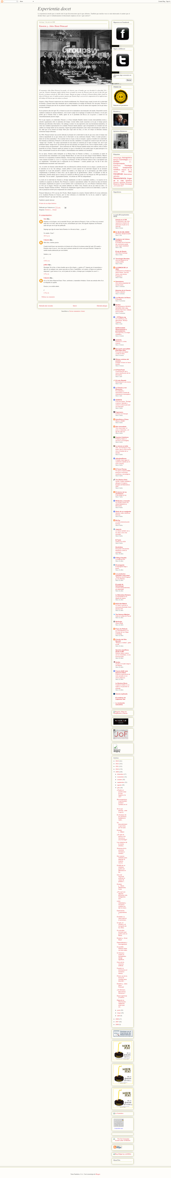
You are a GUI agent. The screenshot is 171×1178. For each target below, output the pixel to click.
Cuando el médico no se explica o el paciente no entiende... (122, 686)
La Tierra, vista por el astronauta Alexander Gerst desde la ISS (123, 607)
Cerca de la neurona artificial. (120, 963)
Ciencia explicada (121, 694)
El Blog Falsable (120, 558)
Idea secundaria (120, 426)
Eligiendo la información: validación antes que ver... (121, 1003)
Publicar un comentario (48, 297)
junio (119, 1010)
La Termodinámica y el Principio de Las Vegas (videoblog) (122, 632)
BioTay (117, 520)
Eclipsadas (118, 299)
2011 (117, 766)
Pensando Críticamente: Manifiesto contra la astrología (122, 550)
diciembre (120, 774)
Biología (115, 159)
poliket (46, 265)
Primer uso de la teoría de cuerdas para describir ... (122, 978)
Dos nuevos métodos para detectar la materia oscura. (122, 859)
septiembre (121, 782)
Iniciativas (118, 174)
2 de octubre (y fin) (120, 495)
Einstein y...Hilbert (120, 831)
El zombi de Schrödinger (119, 585)
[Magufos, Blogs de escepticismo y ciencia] (122, 713)
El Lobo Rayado (120, 380)
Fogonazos (119, 412)
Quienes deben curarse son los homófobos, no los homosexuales (123, 654)
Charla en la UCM (120, 541)
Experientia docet (54, 8)
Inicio (75, 306)
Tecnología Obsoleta (122, 258)
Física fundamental (122, 168)
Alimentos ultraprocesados (123, 233)
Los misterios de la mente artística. (122, 844)
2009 (117, 772)
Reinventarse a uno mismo (123, 382)
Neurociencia (119, 178)
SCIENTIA (118, 400)
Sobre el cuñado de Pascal (123, 616)
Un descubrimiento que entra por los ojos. (122, 825)
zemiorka (118, 340)
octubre (119, 779)
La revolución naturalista (120, 703)
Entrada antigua (102, 306)
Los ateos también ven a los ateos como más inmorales (122, 532)
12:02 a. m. (47, 261)
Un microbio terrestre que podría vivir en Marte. (122, 933)
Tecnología (128, 184)
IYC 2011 (127, 172)
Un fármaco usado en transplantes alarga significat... (121, 956)
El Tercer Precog (120, 469)
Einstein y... (48, 210)
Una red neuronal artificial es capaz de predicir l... (121, 878)
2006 (117, 1024)
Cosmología (123, 160)
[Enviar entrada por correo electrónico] (65, 207)
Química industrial (119, 182)
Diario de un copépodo (123, 511)
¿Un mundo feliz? (118, 186)
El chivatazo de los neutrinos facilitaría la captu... (121, 817)
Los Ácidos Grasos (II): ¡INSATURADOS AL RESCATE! (122, 504)
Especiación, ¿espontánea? (122, 912)
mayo (119, 1013)
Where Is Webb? (120, 421)
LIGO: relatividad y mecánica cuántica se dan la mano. (122, 904)
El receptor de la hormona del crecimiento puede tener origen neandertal (122, 244)
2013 (117, 761)
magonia (118, 529)
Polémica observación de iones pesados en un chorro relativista (122, 676)
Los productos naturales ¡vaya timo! (122, 574)
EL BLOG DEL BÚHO (122, 232)
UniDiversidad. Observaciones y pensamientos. (121, 329)
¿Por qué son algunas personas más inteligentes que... (122, 895)
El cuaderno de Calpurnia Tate (120, 698)
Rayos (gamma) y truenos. (122, 996)
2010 (117, 769)
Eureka (117, 662)
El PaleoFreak (120, 370)
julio (118, 787)
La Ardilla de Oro (120, 559)
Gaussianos (119, 281)
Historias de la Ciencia (123, 290)
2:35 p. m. (46, 293)
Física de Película (121, 629)
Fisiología (128, 166)
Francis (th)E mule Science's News (121, 671)
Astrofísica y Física (121, 419)
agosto (119, 785)
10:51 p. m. (47, 236)
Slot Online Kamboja (121, 253)
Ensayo (55, 210)
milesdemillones (120, 458)
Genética (116, 170)
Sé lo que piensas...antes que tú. (122, 810)
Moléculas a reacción (122, 501)
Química (129, 181)
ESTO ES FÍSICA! (121, 604)
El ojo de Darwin (120, 251)
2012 (117, 763)
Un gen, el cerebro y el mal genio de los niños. (121, 925)
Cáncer (130, 159)
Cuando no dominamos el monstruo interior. (122, 970)
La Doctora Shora (121, 683)
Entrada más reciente (46, 306)
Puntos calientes (120, 292)
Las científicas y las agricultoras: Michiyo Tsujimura (121, 320)
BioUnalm (118, 621)
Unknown (46, 240)
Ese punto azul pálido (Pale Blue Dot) (122, 349)
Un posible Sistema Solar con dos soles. (122, 948)
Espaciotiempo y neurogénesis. (122, 943)
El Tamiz (118, 540)
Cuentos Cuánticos (122, 437)
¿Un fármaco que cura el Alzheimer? (121, 991)
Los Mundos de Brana (122, 297)
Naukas (118, 305)
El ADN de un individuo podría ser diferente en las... (121, 869)
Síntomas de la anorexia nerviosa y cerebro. (121, 851)
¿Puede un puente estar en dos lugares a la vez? (121, 793)
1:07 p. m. (46, 274)
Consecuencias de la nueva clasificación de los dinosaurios (122, 373)
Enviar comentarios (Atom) (77, 311)
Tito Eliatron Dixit (121, 479)
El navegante (119, 565)
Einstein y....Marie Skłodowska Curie (121, 886)
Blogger (98, 1174)
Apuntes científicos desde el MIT (122, 650)
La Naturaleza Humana (123, 595)
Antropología (117, 157)
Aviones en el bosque (121, 414)
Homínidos (119, 547)
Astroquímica (127, 158)
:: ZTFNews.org (120, 317)
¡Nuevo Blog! (119, 623)
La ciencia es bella (121, 446)
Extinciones (117, 165)
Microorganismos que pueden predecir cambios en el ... (122, 803)
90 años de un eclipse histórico (47, 203)
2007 (117, 1022)
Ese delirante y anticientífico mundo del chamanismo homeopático (123, 392)
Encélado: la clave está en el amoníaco (122, 918)
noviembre (120, 777)
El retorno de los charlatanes (121, 492)
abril (118, 1015)
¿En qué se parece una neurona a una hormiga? (122, 837)
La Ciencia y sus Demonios (121, 388)
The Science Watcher (122, 614)
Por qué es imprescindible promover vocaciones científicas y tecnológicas (122, 472)
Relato (122, 184)
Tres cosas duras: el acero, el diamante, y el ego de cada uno (122, 429)
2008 (117, 1019)
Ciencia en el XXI (121, 219)
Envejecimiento (119, 164)
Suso (45, 219)
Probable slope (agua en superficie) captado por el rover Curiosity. (122, 461)
